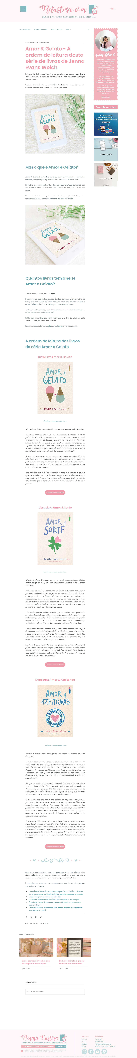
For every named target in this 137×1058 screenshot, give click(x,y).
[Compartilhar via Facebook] (26, 917)
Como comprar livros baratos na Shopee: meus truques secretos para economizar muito (36, 962)
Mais (67, 29)
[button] (23, 9)
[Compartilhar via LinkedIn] (36, 917)
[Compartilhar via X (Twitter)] (31, 917)
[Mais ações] (83, 42)
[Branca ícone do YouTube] (97, 1052)
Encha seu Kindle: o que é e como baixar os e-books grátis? (71, 962)
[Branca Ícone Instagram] (84, 1052)
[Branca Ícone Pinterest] (91, 1052)
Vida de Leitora (56, 29)
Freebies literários (40, 29)
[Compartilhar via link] (41, 917)
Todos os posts (24, 29)
